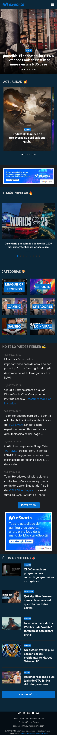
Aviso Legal (18, 718)
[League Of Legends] (14, 287)
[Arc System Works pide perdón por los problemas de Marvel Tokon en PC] (11, 650)
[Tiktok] (19, 713)
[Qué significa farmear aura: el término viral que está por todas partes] (11, 596)
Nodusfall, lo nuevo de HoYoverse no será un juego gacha (27, 137)
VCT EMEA (16, 424)
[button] (4, 37)
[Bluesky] (37, 713)
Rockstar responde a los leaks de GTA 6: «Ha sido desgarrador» (39, 680)
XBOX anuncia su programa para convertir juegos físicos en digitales (39, 575)
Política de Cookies (35, 718)
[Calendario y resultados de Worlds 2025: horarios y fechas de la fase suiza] (28, 221)
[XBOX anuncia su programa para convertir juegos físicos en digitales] (11, 569)
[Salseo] (14, 326)
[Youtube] (33, 713)
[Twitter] (24, 713)
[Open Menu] (52, 4)
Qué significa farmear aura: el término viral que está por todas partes (38, 602)
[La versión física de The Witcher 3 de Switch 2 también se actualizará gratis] (11, 623)
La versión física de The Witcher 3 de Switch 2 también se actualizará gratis (39, 629)
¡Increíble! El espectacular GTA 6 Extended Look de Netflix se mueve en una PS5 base (28, 60)
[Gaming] (14, 306)
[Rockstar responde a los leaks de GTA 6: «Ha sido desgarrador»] (11, 677)
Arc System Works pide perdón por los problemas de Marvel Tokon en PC (39, 655)
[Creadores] (42, 306)
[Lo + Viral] (42, 326)
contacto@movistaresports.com (28, 725)
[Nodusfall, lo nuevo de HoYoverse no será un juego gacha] (27, 119)
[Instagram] (28, 713)
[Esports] (42, 287)
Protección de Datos (28, 722)
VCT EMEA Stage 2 (21, 490)
